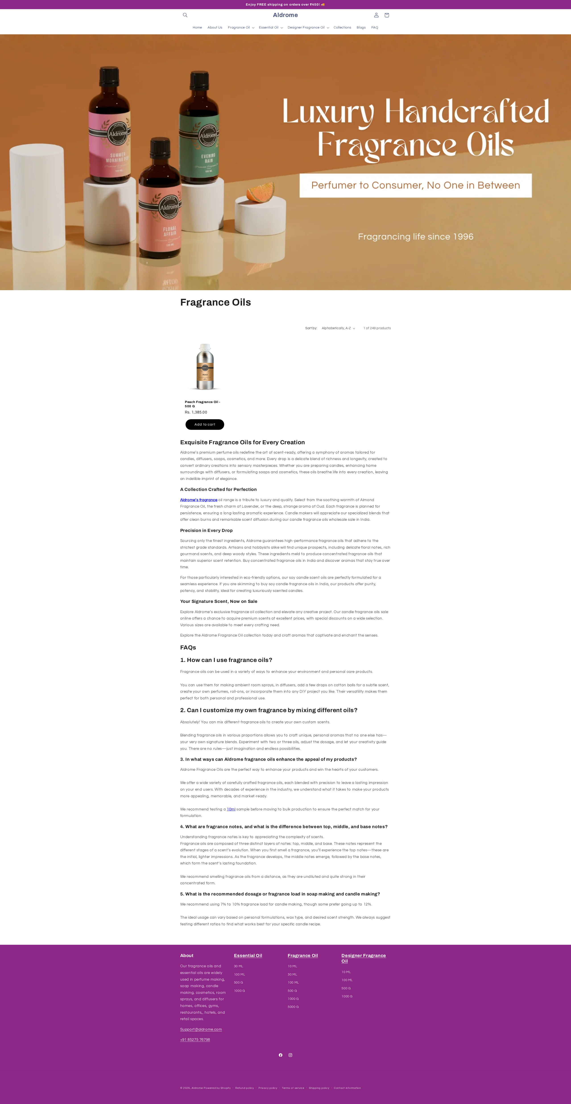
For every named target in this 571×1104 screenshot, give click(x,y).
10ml (231, 809)
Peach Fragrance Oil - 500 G (202, 404)
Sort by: (311, 328)
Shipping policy (319, 1088)
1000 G (239, 990)
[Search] (185, 15)
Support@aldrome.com (201, 1030)
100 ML (239, 974)
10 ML (292, 966)
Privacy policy (268, 1088)
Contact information (347, 1088)
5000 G (293, 1007)
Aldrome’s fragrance (198, 500)
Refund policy (244, 1088)
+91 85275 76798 (195, 1040)
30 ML (238, 966)
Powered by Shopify (217, 1088)
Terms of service (293, 1088)
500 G (238, 982)
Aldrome (197, 1088)
